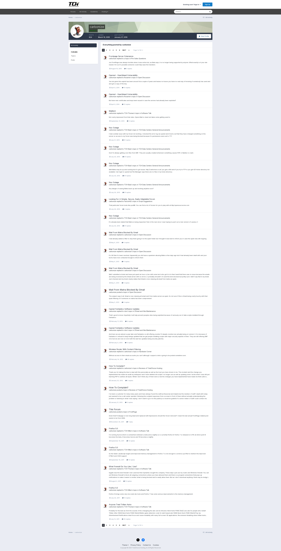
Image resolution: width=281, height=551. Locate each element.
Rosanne (127, 77)
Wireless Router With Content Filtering (125, 349)
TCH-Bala (127, 130)
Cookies (156, 545)
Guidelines (94, 12)
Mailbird (112, 111)
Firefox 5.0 (113, 428)
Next (124, 50)
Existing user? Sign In (191, 4)
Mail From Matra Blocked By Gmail (123, 232)
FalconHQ (127, 201)
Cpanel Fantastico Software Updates (124, 309)
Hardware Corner (145, 351)
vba (125, 311)
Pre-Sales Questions (138, 58)
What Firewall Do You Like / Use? (123, 466)
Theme (125, 545)
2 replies (127, 209)
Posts (73, 60)
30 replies (130, 359)
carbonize (112, 58)
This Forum (115, 409)
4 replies (129, 68)
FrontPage (133, 412)
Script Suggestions (145, 201)
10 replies (128, 481)
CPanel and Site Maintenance (145, 311)
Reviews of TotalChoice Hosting (150, 368)
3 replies (131, 121)
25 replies (127, 519)
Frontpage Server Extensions (121, 56)
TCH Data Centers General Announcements (154, 130)
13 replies (126, 87)
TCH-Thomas (129, 113)
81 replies (127, 140)
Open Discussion (144, 77)
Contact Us (147, 545)
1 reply (130, 422)
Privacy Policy (136, 545)
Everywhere (201, 11)
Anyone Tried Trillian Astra (120, 504)
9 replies (130, 321)
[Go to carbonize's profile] (105, 57)
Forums (73, 12)
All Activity (82, 12)
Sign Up (207, 4)
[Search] (210, 11)
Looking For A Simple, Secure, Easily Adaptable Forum (132, 199)
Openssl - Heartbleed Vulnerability (123, 75)
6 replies (126, 242)
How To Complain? (117, 366)
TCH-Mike (128, 431)
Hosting (104, 12)
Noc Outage (114, 128)
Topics (73, 56)
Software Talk (146, 113)
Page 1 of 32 (137, 50)
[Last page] (129, 50)
